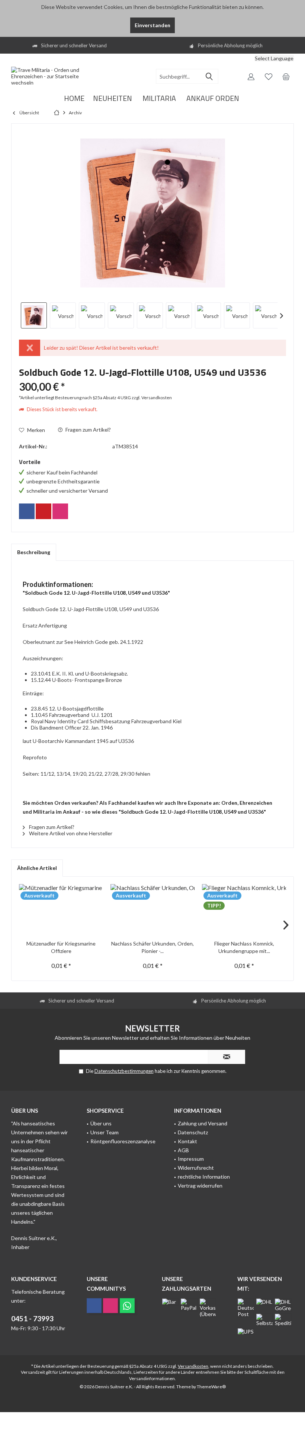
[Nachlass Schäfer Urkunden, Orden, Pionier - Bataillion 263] (152, 910)
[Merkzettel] (268, 76)
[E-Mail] (43, 511)
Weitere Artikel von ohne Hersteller (70, 833)
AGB (183, 1150)
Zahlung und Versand (202, 1123)
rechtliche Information (204, 1176)
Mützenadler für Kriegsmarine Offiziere (61, 947)
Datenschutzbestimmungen (124, 1071)
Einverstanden (152, 25)
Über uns (101, 1123)
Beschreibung (33, 552)
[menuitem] (249, 59)
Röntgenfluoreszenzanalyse (122, 1141)
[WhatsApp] (127, 1305)
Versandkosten (193, 1366)
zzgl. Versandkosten (152, 397)
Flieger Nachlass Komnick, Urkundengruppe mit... (244, 947)
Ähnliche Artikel (37, 868)
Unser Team (104, 1132)
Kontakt (187, 1141)
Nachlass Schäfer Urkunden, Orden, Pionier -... (152, 947)
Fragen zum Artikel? (87, 429)
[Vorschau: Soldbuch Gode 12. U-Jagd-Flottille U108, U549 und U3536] (34, 315)
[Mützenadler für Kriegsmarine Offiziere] (61, 910)
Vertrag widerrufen (200, 1185)
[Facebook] (27, 511)
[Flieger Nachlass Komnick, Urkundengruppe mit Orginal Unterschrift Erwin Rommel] (244, 910)
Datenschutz (193, 1132)
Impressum (191, 1159)
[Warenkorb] (286, 76)
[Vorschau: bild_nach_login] (63, 315)
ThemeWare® (211, 1386)
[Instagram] (60, 511)
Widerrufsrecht (196, 1167)
